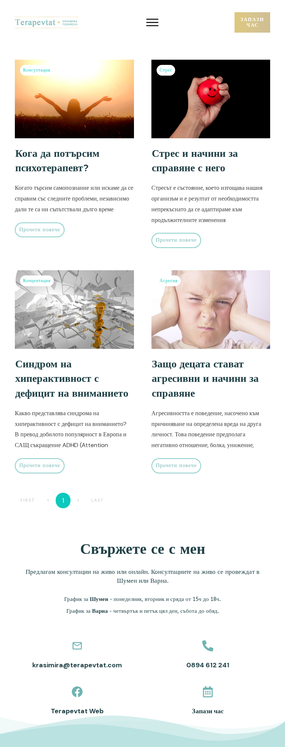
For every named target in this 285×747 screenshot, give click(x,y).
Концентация (37, 280)
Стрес (166, 70)
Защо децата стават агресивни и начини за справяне (205, 378)
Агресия (169, 280)
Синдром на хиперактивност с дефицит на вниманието (71, 378)
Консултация (36, 70)
